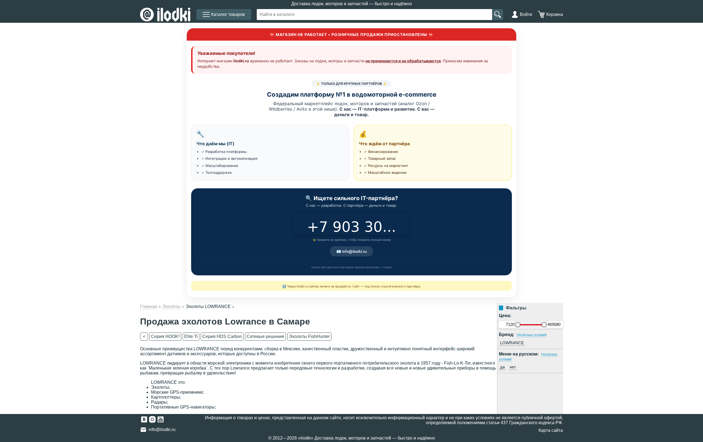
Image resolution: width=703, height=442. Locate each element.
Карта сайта (551, 430)
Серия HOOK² (165, 336)
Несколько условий (531, 335)
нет (513, 367)
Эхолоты (171, 306)
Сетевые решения (265, 336)
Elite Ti (191, 336)
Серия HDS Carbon (222, 336)
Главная (148, 306)
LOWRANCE (512, 342)
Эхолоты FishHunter (309, 336)
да (502, 367)
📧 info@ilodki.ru (351, 251)
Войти (526, 14)
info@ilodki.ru (162, 429)
